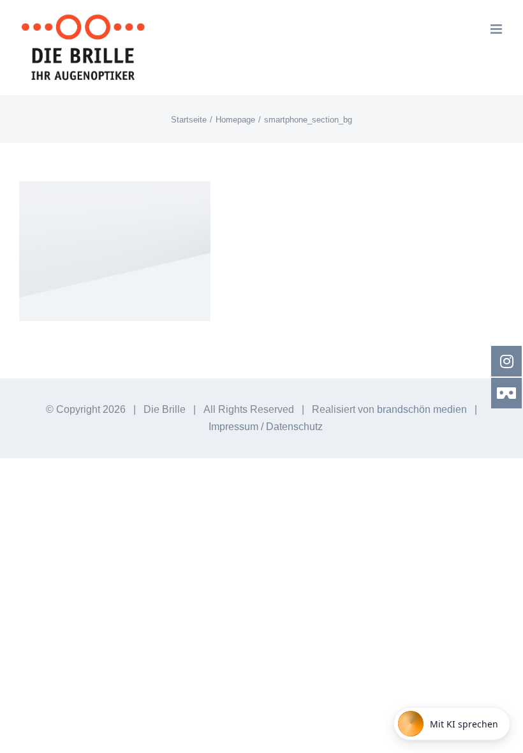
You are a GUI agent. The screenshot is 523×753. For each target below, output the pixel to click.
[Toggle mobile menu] (497, 29)
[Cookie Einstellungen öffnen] (28, 735)
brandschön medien (422, 409)
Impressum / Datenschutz (266, 426)
